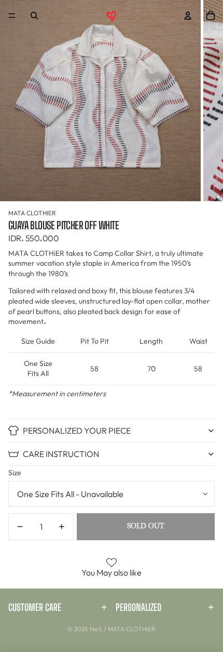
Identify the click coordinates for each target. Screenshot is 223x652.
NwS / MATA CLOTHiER (123, 629)
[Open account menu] (187, 15)
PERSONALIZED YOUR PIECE (77, 430)
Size (14, 472)
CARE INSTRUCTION (61, 454)
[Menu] (12, 16)
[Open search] (34, 15)
